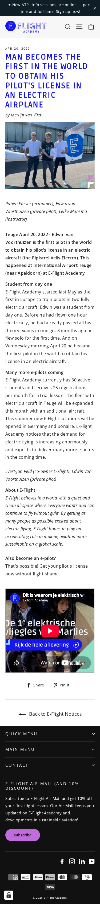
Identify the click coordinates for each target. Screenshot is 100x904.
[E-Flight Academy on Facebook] (62, 861)
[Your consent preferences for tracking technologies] (8, 895)
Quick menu (21, 733)
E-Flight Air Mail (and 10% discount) (42, 786)
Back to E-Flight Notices (55, 714)
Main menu (20, 749)
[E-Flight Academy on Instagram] (72, 861)
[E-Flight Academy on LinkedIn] (82, 861)
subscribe (22, 834)
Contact (17, 765)
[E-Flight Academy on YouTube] (92, 861)
